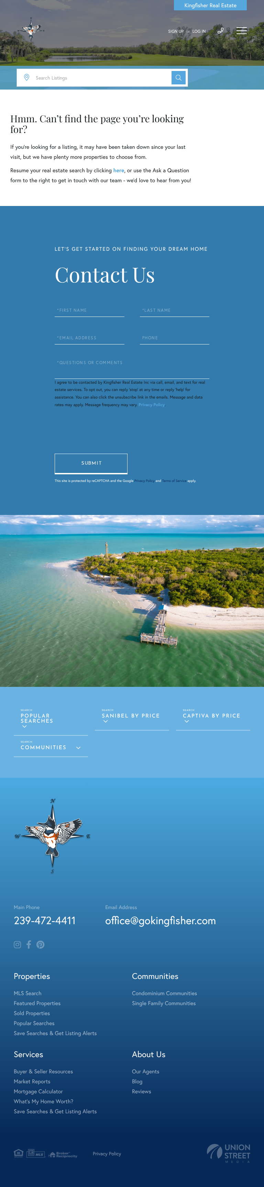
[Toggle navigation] (241, 30)
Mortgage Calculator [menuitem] (38, 1091)
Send (91, 464)
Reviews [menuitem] (141, 1091)
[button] (179, 77)
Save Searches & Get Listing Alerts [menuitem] (55, 1033)
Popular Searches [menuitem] (34, 1023)
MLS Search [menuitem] (28, 993)
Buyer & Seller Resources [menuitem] (43, 1071)
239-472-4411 (45, 920)
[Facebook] (28, 945)
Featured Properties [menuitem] (37, 1003)
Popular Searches (37, 719)
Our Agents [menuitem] (146, 1071)
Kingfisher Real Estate (210, 5)
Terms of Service (174, 480)
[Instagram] (17, 945)
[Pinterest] (40, 945)
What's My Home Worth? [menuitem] (43, 1101)
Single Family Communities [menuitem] (164, 1003)
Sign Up (176, 31)
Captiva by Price (212, 716)
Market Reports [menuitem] (32, 1081)
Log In (199, 31)
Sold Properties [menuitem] (32, 1013)
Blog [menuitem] (137, 1081)
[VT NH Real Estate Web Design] (228, 1153)
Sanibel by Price (131, 716)
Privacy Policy (152, 404)
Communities (43, 748)
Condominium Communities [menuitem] (164, 993)
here (118, 170)
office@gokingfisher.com (160, 920)
